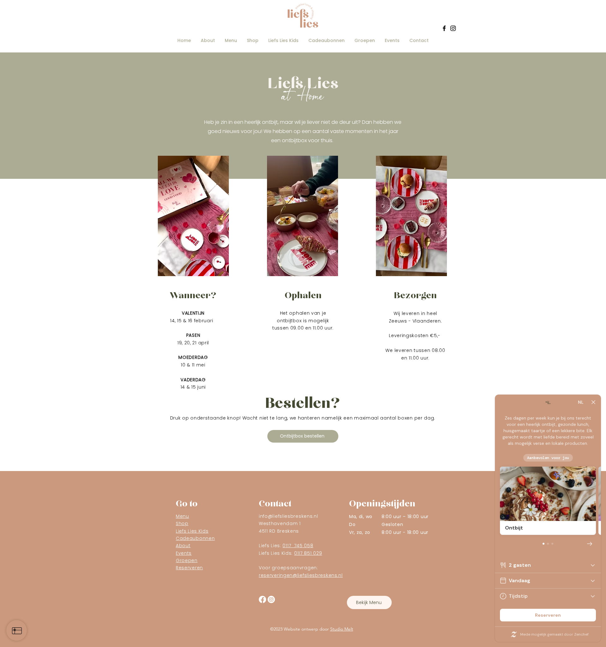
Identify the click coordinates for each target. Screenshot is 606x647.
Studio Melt (341, 629)
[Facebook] (444, 28)
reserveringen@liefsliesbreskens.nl (301, 575)
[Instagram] (453, 28)
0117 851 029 (308, 553)
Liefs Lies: (286, 545)
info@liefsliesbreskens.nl (288, 516)
